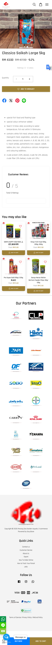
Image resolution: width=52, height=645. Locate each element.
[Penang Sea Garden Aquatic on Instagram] (26, 583)
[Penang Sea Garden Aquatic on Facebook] (19, 583)
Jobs (26, 567)
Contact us (26, 547)
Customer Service (26, 550)
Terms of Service (15, 617)
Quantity (5, 78)
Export (26, 557)
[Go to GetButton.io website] (6, 642)
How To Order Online (26, 560)
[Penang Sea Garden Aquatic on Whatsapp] (33, 583)
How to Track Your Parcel (26, 563)
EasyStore (30, 531)
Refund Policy (38, 617)
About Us (26, 553)
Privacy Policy (27, 617)
